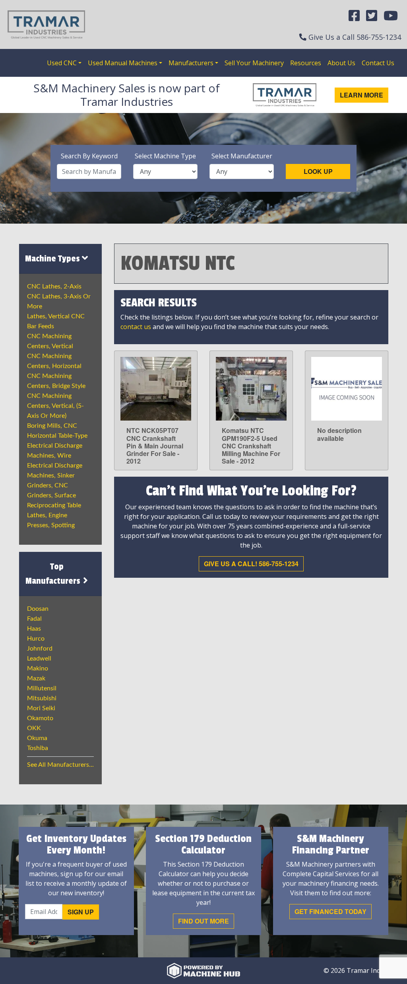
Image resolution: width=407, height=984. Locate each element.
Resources (305, 62)
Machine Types (53, 258)
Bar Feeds (40, 326)
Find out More (203, 921)
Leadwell (39, 658)
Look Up (318, 171)
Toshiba (37, 748)
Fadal (34, 619)
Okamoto (40, 718)
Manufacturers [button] (191, 62)
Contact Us (378, 62)
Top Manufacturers (53, 573)
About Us (341, 62)
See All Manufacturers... (60, 765)
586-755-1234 (379, 37)
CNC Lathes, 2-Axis (54, 286)
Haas (34, 628)
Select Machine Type (165, 156)
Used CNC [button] (62, 62)
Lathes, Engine (47, 515)
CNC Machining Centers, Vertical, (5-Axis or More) (55, 406)
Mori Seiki (41, 708)
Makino (37, 668)
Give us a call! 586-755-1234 (251, 563)
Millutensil (41, 688)
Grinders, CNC (47, 485)
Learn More (361, 94)
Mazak (36, 678)
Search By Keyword (89, 156)
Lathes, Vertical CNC (56, 316)
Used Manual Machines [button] (122, 62)
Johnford (39, 648)
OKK (34, 728)
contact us (135, 326)
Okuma (37, 738)
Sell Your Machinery (254, 62)
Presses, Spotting (51, 525)
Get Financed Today (330, 911)
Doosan (37, 609)
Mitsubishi (41, 698)
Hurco (36, 638)
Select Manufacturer (241, 156)
